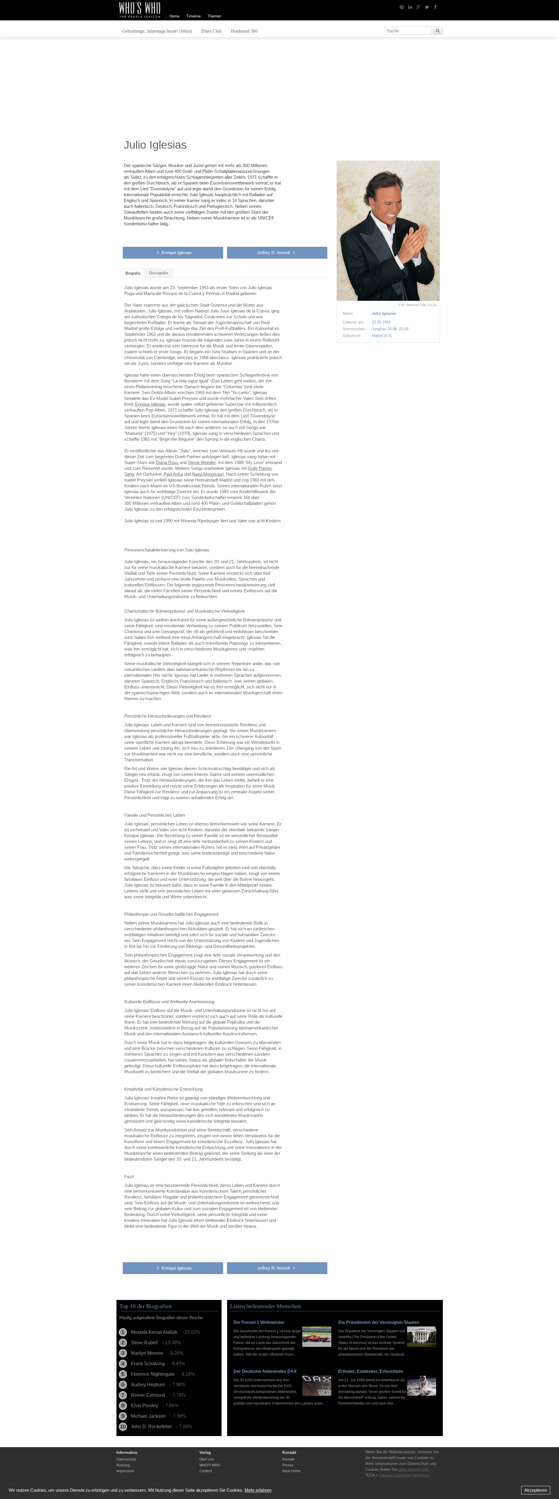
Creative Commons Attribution (404, 1475)
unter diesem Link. (413, 1469)
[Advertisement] (279, 89)
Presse (287, 1465)
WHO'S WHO (209, 1465)
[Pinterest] (401, 6)
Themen (214, 16)
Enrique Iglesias (177, 252)
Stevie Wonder (201, 462)
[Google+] (418, 6)
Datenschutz (126, 1459)
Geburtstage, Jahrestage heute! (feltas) (157, 31)
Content (205, 1471)
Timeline (193, 16)
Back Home (291, 1471)
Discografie (158, 273)
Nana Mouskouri (208, 474)
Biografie (132, 273)
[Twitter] (427, 6)
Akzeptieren (535, 1490)
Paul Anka (173, 474)
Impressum (125, 1471)
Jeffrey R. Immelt (273, 252)
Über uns (206, 1459)
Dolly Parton (259, 468)
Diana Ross (167, 462)
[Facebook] (435, 6)
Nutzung (123, 1465)
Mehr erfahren (258, 1490)
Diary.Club (211, 31)
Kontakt (288, 1459)
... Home (172, 16)
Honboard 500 (244, 31)
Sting (129, 474)
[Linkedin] (410, 6)
